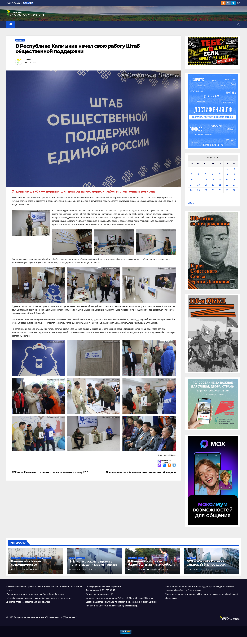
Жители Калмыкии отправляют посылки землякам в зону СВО (51, 472)
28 (220, 190)
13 (213, 179)
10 (191, 179)
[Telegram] (174, 465)
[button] (238, 24)
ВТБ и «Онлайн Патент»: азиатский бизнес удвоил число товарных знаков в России (207, 566)
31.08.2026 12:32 (196, 569)
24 (191, 190)
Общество (20, 40)
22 (227, 185)
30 (234, 190)
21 (220, 185)
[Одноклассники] (169, 465)
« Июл (191, 203)
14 (220, 179)
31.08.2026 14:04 (20, 569)
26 (206, 190)
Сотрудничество (43, 558)
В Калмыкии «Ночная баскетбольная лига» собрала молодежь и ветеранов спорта (152, 564)
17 (191, 185)
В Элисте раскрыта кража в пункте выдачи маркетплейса (93, 563)
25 (198, 190)
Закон (72, 558)
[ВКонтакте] (164, 465)
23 (234, 185)
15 (227, 179)
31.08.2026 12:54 (137, 569)
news (28, 59)
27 (213, 190)
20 (213, 185)
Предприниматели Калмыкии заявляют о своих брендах (140, 472)
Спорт (141, 558)
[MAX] (159, 465)
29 (227, 190)
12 (206, 179)
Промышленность (28, 558)
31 (191, 195)
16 (234, 179)
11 (198, 179)
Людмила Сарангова (159, 569)
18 (198, 185)
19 (206, 185)
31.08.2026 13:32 (79, 569)
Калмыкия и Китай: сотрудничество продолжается (26, 564)
